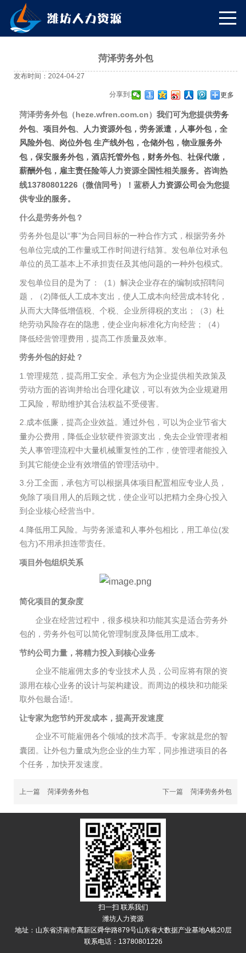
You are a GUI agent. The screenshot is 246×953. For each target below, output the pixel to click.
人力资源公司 (174, 184)
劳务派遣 (156, 128)
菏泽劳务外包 (68, 792)
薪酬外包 (35, 170)
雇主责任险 (79, 170)
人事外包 (196, 128)
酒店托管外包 (116, 156)
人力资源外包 (108, 128)
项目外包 (59, 128)
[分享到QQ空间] (163, 95)
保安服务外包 (59, 156)
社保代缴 (204, 156)
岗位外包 (76, 142)
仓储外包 (158, 142)
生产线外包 (114, 142)
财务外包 (164, 156)
